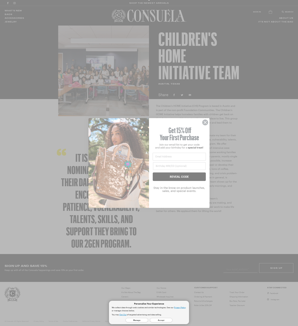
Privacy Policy (180, 307)
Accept (161, 320)
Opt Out (122, 314)
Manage (136, 320)
